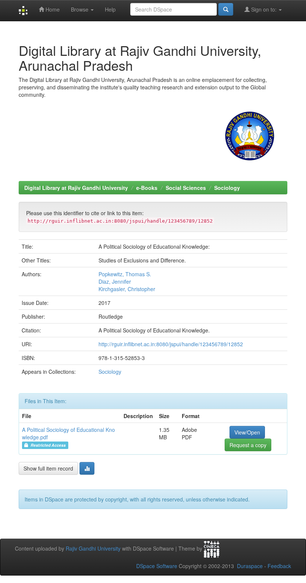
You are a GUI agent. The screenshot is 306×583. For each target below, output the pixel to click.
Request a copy (248, 445)
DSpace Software (156, 566)
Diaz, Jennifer (115, 281)
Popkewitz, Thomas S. (125, 274)
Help (110, 9)
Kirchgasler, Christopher (127, 289)
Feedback (279, 566)
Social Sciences (186, 187)
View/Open (247, 432)
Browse (80, 9)
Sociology (227, 187)
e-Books (146, 187)
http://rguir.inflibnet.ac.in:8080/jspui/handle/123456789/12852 (171, 344)
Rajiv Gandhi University (93, 548)
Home (52, 9)
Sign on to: (264, 9)
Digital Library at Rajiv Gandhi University (76, 187)
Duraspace (250, 566)
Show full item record (48, 468)
